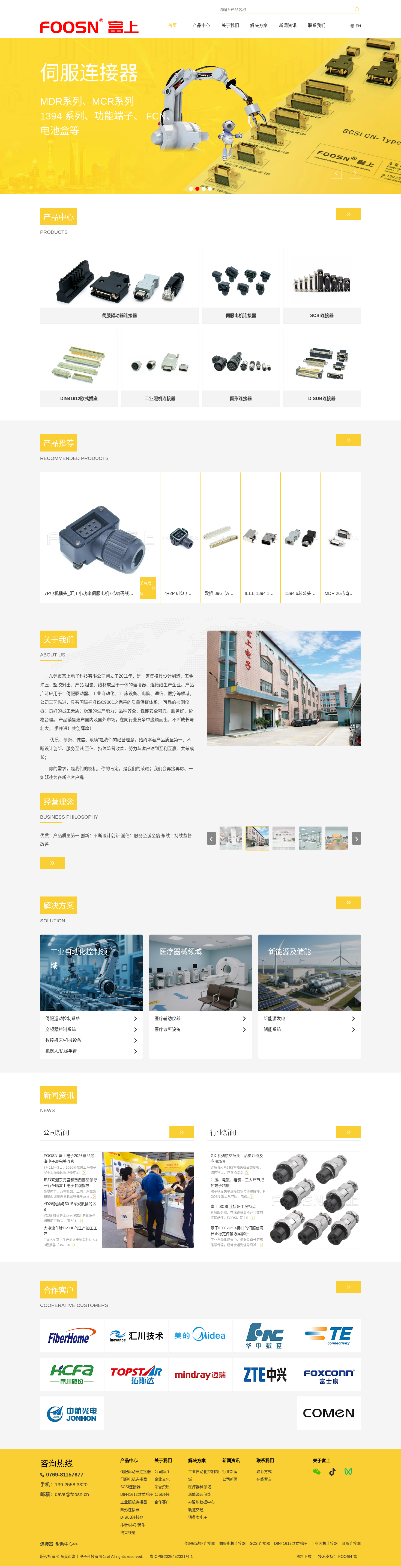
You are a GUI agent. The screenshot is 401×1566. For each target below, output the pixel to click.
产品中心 (201, 25)
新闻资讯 (288, 25)
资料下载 (304, 1556)
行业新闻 (230, 1471)
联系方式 (264, 1471)
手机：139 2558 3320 (64, 1484)
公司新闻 (230, 1479)
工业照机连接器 (133, 1502)
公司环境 (162, 1494)
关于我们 (230, 25)
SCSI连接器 (130, 1487)
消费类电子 (197, 1517)
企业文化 (162, 1479)
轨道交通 (196, 1509)
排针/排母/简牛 (132, 1525)
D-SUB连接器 (131, 1517)
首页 (172, 25)
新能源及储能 (199, 1494)
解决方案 (259, 25)
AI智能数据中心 (201, 1502)
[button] (191, 189)
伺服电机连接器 (133, 1479)
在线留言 (264, 1479)
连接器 (46, 1544)
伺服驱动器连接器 (135, 1471)
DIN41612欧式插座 (136, 1494)
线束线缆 (128, 1532)
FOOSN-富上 (349, 1556)
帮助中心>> (66, 1544)
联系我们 (316, 25)
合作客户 (162, 1502)
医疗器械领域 (199, 1487)
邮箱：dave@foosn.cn (64, 1494)
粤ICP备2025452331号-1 (171, 1556)
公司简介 (162, 1471)
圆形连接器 (129, 1509)
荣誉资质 (162, 1487)
